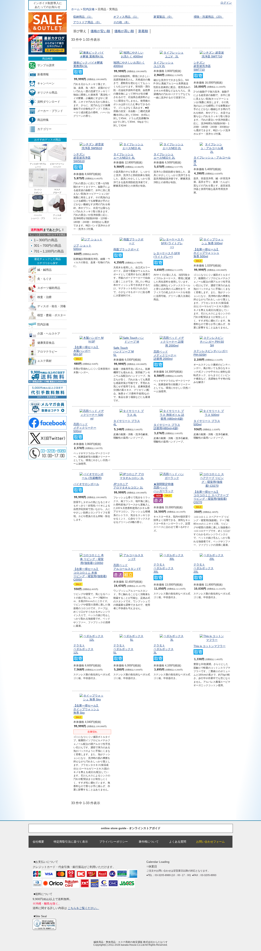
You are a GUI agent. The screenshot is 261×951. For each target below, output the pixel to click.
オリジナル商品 (47, 92)
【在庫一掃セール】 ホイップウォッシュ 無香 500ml (206, 253)
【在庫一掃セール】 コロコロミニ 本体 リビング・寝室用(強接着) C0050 (90, 574)
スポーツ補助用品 (48, 287)
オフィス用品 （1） (126, 16)
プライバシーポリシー (113, 841)
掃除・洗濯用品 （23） (208, 16)
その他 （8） (121, 22)
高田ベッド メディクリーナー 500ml (84, 428)
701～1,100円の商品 (49, 251)
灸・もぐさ (44, 278)
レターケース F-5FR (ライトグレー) (167, 255)
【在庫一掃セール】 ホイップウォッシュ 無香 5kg (86, 709)
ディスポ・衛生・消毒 (51, 306)
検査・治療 (44, 296)
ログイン (226, 2)
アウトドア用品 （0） (87, 22)
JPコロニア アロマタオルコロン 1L (128, 485)
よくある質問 (177, 841)
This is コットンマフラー (210, 646)
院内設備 (43, 324)
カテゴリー (44, 129)
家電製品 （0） (163, 16)
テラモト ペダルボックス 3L (164, 649)
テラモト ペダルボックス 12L (83, 649)
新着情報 (43, 74)
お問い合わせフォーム (210, 841)
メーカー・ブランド (50, 110)
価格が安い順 (100, 31)
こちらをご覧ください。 (83, 908)
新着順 (143, 31)
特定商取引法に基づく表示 (71, 841)
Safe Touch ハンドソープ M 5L (123, 351)
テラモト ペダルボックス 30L (164, 568)
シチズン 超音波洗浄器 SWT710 (202, 66)
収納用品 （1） (83, 16)
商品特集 (43, 119)
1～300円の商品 (46, 240)
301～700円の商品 (47, 245)
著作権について (149, 841)
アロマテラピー (47, 351)
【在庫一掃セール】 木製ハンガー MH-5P (86, 351)
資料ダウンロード (48, 101)
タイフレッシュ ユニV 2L (164, 64)
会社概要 (38, 841)
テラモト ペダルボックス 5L (123, 649)
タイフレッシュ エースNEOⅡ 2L (164, 156)
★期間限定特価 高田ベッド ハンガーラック (164, 487)
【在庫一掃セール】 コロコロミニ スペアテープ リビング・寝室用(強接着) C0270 (211, 497)
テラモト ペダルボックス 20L (203, 568)
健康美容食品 (45, 342)
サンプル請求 (45, 65)
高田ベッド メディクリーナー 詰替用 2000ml (165, 355)
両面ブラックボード (126, 249)
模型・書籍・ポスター (51, 315)
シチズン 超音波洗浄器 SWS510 (82, 158)
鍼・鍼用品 (44, 269)
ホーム (75, 9)
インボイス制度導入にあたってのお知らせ (47, 5)
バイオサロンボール (86, 484)
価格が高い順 (124, 31)
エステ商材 (44, 360)
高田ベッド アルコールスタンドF (127, 567)
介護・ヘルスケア (48, 333)
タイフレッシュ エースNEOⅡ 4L (124, 156)
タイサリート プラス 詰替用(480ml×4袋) (167, 426)
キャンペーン (45, 83)
